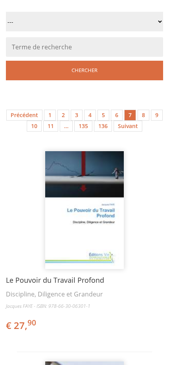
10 (34, 126)
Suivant (128, 126)
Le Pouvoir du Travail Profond (55, 280)
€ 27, (21, 325)
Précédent (24, 115)
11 (51, 126)
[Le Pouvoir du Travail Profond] (84, 210)
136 (103, 126)
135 (83, 126)
